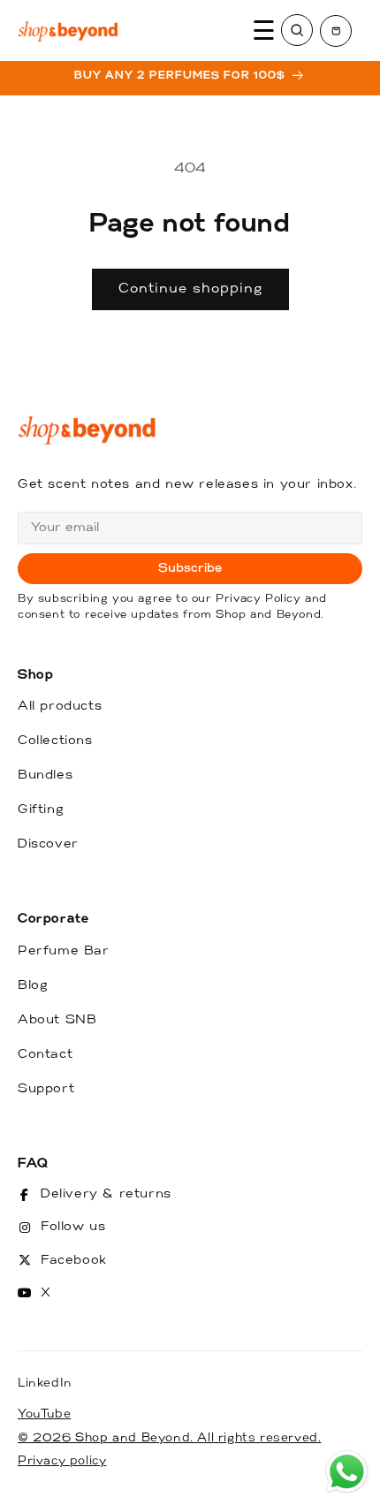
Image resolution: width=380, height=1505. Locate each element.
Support (46, 1089)
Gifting (41, 810)
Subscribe (190, 568)
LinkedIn (45, 1383)
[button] (336, 31)
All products (60, 706)
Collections (55, 741)
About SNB (57, 1020)
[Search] (297, 30)
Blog (33, 985)
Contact (45, 1054)
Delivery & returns (106, 1194)
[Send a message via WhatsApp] (347, 1472)
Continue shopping (190, 289)
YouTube (44, 1414)
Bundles (45, 775)
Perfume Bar (64, 951)
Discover (48, 844)
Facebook (74, 1260)
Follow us (73, 1227)
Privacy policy (62, 1461)
